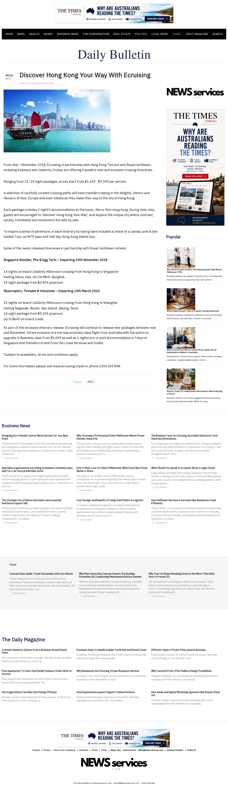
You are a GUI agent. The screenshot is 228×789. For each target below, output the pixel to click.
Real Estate (122, 34)
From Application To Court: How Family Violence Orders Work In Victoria (37, 672)
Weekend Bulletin (175, 750)
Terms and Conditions (65, 750)
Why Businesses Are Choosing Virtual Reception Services (108, 671)
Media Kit (191, 750)
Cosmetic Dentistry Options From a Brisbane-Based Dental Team (34, 651)
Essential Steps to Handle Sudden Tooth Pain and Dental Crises (112, 649)
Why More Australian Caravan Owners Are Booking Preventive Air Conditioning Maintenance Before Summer (110, 575)
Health (34, 34)
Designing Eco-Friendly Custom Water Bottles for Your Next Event (35, 437)
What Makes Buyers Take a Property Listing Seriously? (193, 310)
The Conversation (96, 34)
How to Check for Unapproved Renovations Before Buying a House (194, 392)
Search (217, 34)
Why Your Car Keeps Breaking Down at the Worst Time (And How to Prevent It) (181, 575)
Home (9, 34)
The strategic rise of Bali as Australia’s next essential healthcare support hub (31, 502)
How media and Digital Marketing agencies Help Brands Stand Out (185, 694)
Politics (141, 34)
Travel (177, 34)
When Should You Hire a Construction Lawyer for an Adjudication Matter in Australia (192, 351)
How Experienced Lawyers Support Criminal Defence (106, 692)
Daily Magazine (197, 34)
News (21, 34)
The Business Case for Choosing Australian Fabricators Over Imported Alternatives (184, 437)
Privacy (46, 750)
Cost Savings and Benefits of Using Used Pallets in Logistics (110, 500)
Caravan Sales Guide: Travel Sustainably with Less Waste (41, 573)
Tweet (77, 382)
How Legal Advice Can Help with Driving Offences (29, 692)
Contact (36, 750)
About (95, 750)
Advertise (83, 750)
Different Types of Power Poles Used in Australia (178, 649)
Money (48, 34)
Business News (67, 34)
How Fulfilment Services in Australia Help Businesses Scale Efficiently (183, 502)
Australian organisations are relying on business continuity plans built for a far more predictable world (37, 469)
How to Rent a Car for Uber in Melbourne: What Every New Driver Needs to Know (112, 469)
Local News (159, 34)
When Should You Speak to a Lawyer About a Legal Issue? (183, 468)
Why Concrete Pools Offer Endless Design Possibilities (181, 671)
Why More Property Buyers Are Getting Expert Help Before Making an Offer (194, 270)
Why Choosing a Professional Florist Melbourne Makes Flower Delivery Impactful (111, 437)
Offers (104, 750)
